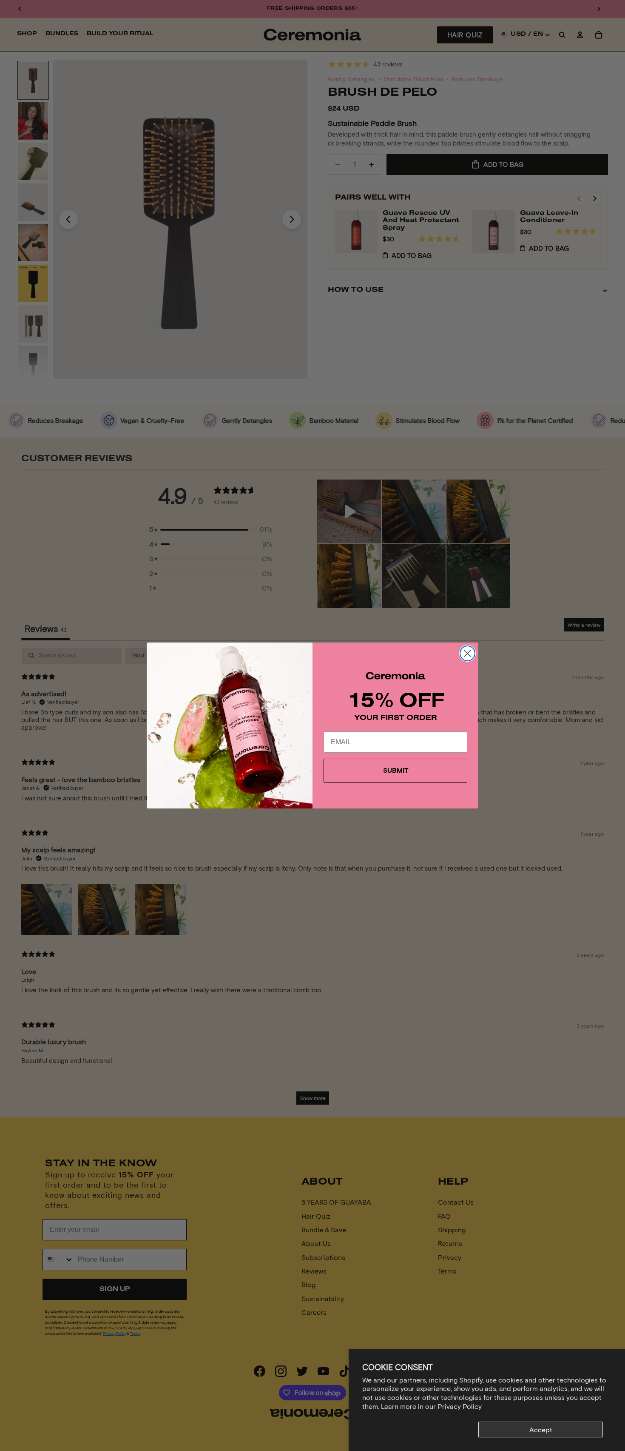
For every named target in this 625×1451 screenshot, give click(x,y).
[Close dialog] (467, 653)
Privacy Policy (460, 1406)
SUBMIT (395, 770)
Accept (540, 1429)
